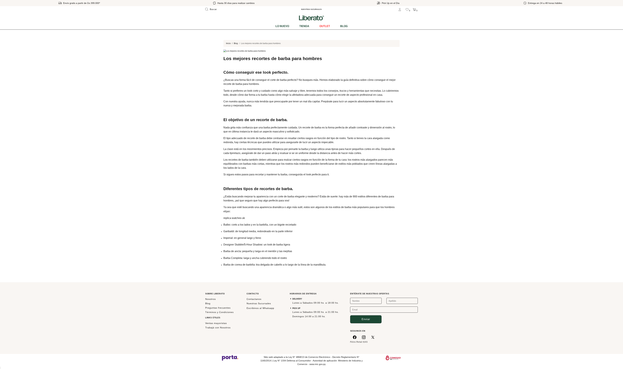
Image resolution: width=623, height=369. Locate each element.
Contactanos (254, 299)
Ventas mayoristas (216, 323)
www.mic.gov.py (317, 364)
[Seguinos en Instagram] (363, 337)
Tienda (304, 26)
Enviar (366, 319)
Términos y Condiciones (219, 312)
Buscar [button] (213, 9)
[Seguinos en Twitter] (372, 337)
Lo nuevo (282, 26)
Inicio (228, 43)
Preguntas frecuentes (218, 308)
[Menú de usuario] (399, 9)
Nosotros (210, 299)
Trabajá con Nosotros (218, 327)
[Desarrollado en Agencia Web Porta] (230, 357)
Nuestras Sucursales (259, 303)
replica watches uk (234, 218)
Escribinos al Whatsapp (260, 308)
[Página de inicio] (311, 18)
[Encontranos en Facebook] (354, 337)
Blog (344, 26)
